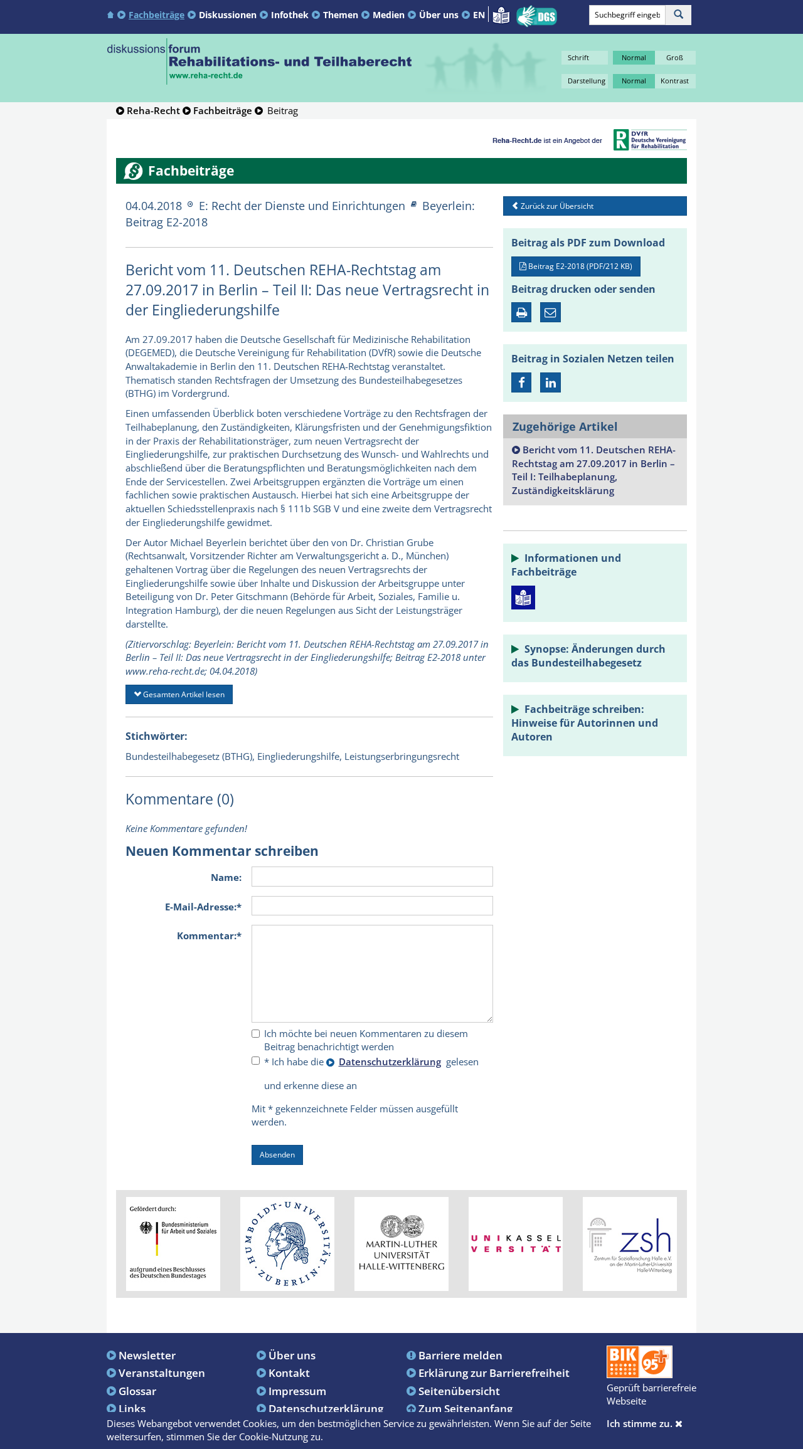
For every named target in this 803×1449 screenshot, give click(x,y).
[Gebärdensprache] (536, 16)
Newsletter (147, 1354)
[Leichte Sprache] (501, 13)
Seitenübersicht (459, 1390)
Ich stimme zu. (641, 1423)
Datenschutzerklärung (326, 1408)
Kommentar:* (209, 935)
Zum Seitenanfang (465, 1408)
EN (479, 15)
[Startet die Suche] (678, 15)
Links (132, 1408)
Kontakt (289, 1372)
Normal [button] (634, 57)
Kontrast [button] (675, 80)
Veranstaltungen (162, 1372)
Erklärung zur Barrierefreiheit (494, 1372)
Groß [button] (674, 57)
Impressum (297, 1390)
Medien (389, 15)
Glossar (137, 1390)
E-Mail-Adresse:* (203, 906)
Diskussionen (228, 15)
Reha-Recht (153, 110)
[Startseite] (112, 14)
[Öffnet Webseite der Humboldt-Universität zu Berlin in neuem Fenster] (287, 1242)
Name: (226, 877)
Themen (340, 15)
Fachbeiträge (156, 15)
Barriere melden (460, 1354)
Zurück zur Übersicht (556, 206)
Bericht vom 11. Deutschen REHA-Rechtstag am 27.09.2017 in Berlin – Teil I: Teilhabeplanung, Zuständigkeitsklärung (594, 470)
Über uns (439, 15)
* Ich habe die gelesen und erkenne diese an (371, 1073)
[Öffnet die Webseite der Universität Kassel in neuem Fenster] (516, 1242)
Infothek (290, 15)
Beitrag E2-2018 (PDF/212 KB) (579, 266)
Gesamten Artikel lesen (183, 694)
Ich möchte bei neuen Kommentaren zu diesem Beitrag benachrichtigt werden (366, 1040)
